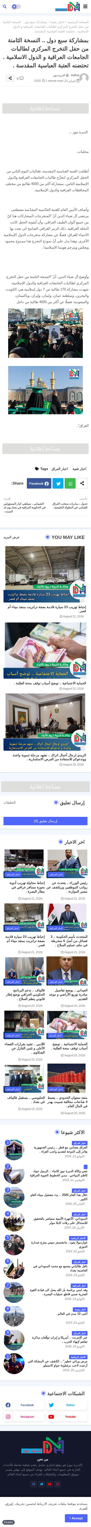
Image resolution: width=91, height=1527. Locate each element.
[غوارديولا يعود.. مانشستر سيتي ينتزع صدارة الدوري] (14, 1244)
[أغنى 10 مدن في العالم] (14, 1316)
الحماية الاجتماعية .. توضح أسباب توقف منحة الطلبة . (50, 683)
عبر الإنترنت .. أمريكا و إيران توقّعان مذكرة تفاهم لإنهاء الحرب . (60, 1339)
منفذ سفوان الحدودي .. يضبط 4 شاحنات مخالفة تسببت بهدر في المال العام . (67, 1102)
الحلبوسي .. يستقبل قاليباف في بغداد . (26, 1100)
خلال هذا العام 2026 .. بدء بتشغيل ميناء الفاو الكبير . (59, 1197)
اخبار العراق (60, 469)
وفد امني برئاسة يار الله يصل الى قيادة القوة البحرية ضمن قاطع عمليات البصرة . (59, 1292)
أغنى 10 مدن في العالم (73, 1313)
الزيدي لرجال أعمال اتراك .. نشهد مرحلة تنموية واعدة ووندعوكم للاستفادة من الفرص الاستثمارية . (49, 757)
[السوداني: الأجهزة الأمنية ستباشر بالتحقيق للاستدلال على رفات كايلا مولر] (14, 1221)
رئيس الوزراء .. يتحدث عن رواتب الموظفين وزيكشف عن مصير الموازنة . (67, 887)
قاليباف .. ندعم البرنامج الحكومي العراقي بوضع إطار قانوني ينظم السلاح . (25, 994)
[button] (4, 6)
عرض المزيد (12, 537)
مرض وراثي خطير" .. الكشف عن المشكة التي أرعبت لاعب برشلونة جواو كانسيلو (58, 1363)
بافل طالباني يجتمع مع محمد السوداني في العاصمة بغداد (60, 1268)
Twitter (57, 483)
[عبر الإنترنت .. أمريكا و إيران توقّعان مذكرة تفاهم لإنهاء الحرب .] (14, 1339)
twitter (70, 1405)
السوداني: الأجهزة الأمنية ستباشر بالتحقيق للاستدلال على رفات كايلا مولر (61, 1221)
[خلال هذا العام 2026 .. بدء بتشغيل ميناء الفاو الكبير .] (14, 1197)
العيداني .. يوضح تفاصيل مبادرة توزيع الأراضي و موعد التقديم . (68, 994)
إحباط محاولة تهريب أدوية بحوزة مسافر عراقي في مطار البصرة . (27, 887)
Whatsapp (70, 483)
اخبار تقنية (57, 22)
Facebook (36, 483)
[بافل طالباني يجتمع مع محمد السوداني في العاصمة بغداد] (14, 1268)
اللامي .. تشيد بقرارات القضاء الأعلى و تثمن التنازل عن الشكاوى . (25, 1048)
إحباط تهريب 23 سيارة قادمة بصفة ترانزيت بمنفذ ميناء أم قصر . (47, 609)
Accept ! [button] (76, 1518)
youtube (70, 1416)
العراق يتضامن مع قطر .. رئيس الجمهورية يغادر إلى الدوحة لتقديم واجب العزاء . (61, 1149)
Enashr (8, 1522)
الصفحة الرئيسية (78, 22)
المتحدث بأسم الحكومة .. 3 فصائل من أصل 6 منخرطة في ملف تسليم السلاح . (69, 941)
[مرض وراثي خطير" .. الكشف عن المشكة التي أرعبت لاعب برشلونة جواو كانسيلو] (14, 1363)
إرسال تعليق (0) (45, 821)
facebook (27, 1405)
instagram (27, 1416)
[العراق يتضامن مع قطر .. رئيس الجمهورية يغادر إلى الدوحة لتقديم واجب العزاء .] (14, 1149)
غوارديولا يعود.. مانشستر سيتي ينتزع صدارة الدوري (59, 1244)
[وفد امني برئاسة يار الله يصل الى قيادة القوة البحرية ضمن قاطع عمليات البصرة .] (14, 1292)
